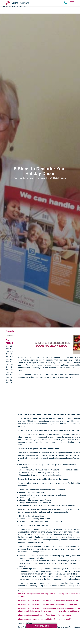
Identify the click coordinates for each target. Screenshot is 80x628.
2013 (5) (9, 380)
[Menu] (71, 3)
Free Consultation (41, 626)
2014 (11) (9, 377)
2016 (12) (9, 372)
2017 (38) (9, 369)
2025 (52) (9, 349)
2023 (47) (9, 354)
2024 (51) (9, 351)
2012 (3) (9, 383)
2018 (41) (9, 367)
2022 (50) (9, 356)
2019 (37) (9, 364)
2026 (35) (9, 346)
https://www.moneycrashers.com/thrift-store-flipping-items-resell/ (44, 619)
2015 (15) (9, 375)
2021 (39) (9, 359)
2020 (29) (9, 362)
